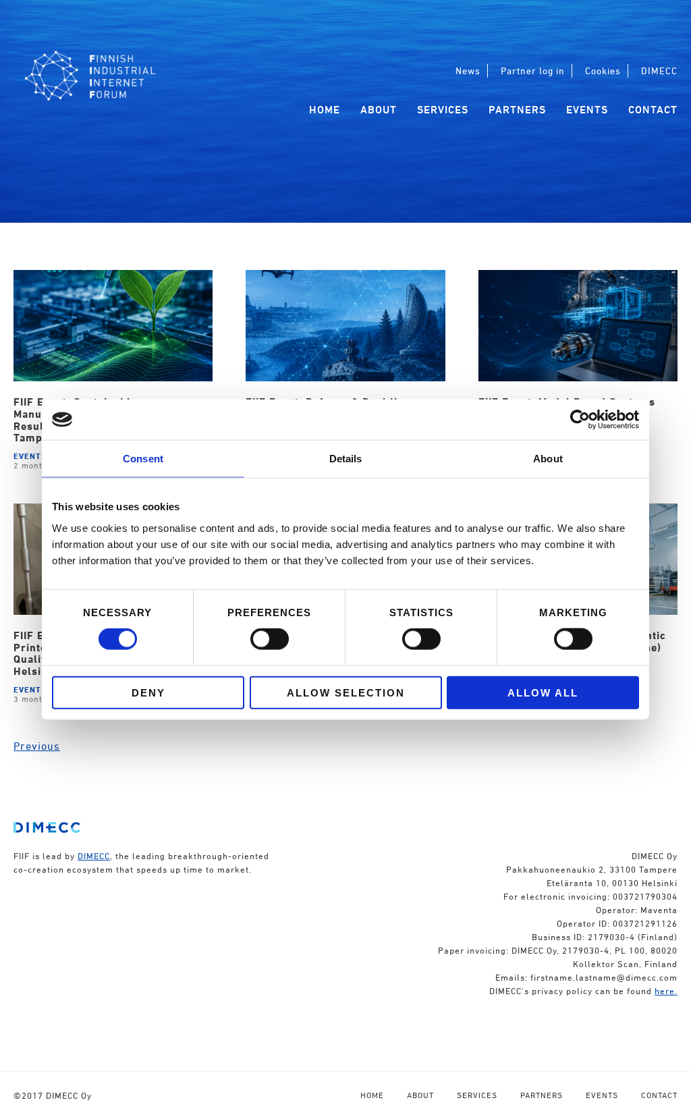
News (467, 70)
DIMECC (659, 70)
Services (442, 109)
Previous (36, 746)
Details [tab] (345, 458)
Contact (653, 109)
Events (587, 109)
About (378, 109)
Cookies (603, 70)
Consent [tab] (143, 458)
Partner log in (533, 70)
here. (666, 990)
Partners (517, 109)
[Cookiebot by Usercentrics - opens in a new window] (580, 420)
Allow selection (346, 692)
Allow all (542, 692)
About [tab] (548, 458)
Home (324, 109)
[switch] (269, 639)
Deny (148, 692)
